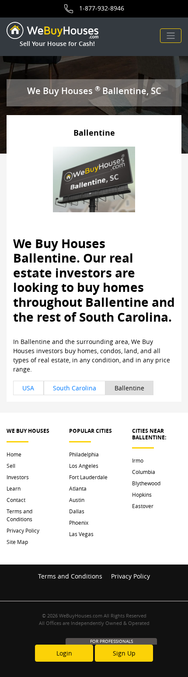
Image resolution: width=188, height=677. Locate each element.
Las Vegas (81, 533)
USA (28, 388)
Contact (16, 499)
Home (14, 454)
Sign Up (124, 653)
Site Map (17, 541)
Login (64, 653)
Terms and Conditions (19, 515)
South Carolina (74, 388)
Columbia (143, 471)
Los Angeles (83, 465)
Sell (11, 465)
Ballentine (129, 388)
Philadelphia (84, 454)
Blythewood (146, 483)
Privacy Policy (23, 530)
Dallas (76, 511)
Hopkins (142, 494)
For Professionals (111, 641)
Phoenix (78, 522)
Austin (76, 499)
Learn (14, 488)
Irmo (137, 460)
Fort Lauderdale (88, 477)
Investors (18, 477)
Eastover (142, 505)
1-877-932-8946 (101, 8)
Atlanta (78, 488)
